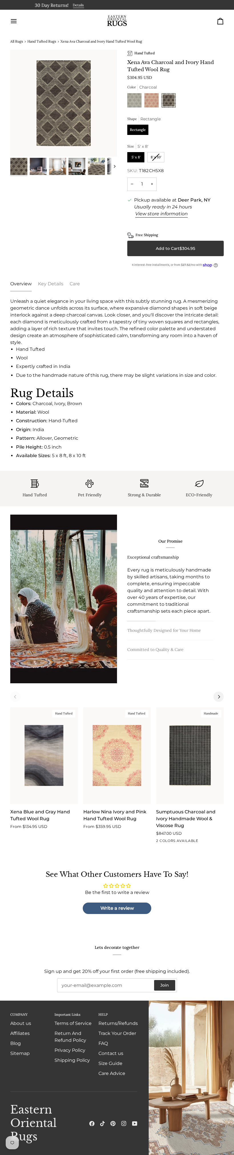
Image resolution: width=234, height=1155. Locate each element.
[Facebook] (91, 1123)
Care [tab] (75, 283)
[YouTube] (134, 1123)
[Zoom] (63, 103)
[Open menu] (18, 21)
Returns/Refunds (118, 1023)
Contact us (110, 1053)
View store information (161, 213)
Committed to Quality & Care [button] (155, 649)
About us (20, 1023)
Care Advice (111, 1073)
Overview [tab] (21, 283)
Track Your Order (117, 1033)
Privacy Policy (70, 1050)
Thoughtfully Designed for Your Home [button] (164, 630)
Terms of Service (73, 1023)
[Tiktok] (102, 1123)
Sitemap (20, 1053)
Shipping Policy (72, 1060)
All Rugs (16, 41)
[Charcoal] (169, 101)
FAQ (103, 1043)
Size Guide (110, 1063)
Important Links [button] (67, 1014)
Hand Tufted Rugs (41, 41)
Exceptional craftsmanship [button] (153, 557)
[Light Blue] (135, 101)
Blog (15, 1043)
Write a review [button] (117, 908)
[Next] (218, 697)
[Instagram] (123, 1123)
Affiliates (20, 1033)
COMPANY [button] (19, 1014)
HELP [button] (103, 1014)
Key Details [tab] (50, 283)
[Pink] (153, 101)
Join (164, 985)
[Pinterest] (113, 1123)
